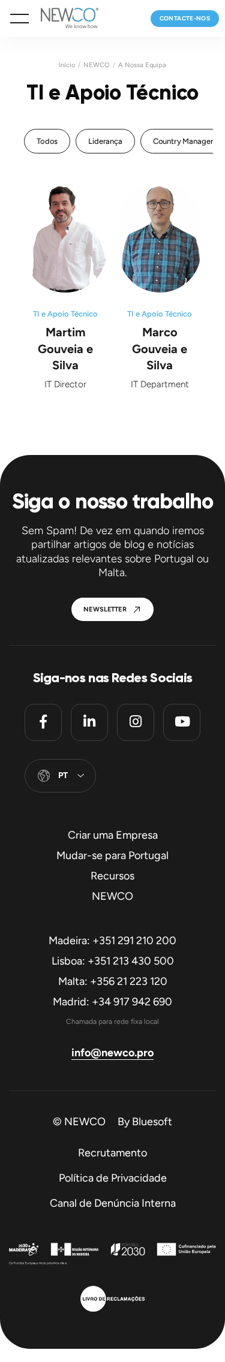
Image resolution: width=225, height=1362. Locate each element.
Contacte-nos (185, 18)
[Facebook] (43, 722)
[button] (19, 18)
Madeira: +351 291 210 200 (112, 940)
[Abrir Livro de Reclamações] (112, 1300)
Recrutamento (112, 1152)
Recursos (112, 875)
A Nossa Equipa (142, 65)
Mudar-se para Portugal (112, 855)
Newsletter (105, 609)
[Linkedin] (89, 722)
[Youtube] (181, 722)
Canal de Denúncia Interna (113, 1203)
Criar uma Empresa (113, 835)
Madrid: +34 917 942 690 (112, 1001)
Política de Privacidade (113, 1178)
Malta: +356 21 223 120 (112, 981)
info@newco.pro (112, 1052)
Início (67, 65)
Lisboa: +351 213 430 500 (113, 961)
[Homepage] (63, 18)
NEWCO (96, 65)
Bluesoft (152, 1121)
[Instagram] (135, 722)
